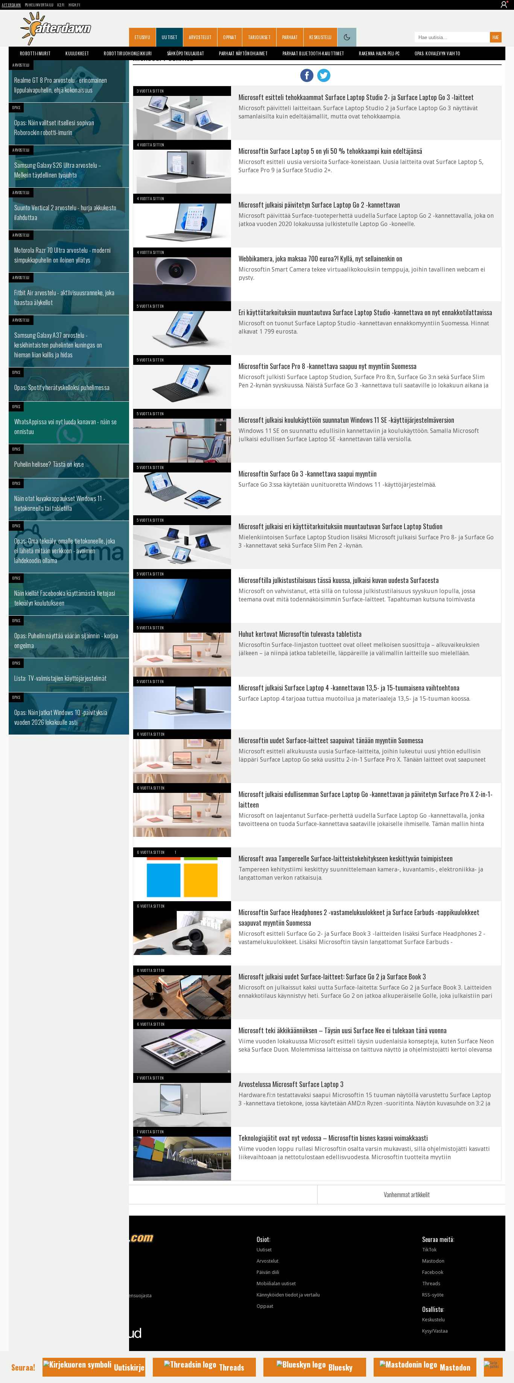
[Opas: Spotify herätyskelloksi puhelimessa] (69, 384)
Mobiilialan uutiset (276, 1283)
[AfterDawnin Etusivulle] (55, 29)
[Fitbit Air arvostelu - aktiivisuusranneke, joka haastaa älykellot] (69, 294)
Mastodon (433, 1261)
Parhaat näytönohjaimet (243, 53)
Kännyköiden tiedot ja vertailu (288, 1295)
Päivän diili (268, 1272)
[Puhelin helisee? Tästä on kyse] (69, 461)
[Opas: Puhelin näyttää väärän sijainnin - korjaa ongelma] (69, 637)
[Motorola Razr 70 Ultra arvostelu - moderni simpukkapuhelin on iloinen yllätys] (69, 251)
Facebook (432, 1272)
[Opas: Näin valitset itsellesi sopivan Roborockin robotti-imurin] (69, 124)
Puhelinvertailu (39, 5)
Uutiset (169, 37)
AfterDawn (11, 5)
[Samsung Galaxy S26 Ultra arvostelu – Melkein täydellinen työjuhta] (69, 166)
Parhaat (290, 37)
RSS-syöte (433, 1295)
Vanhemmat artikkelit (407, 1194)
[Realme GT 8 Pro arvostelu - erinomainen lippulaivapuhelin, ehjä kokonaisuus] (69, 81)
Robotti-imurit (35, 53)
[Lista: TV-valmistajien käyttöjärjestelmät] (69, 675)
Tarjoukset (259, 37)
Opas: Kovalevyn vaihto (438, 53)
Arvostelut (200, 37)
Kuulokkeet (77, 53)
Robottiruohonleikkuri (128, 53)
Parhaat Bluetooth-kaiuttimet (313, 53)
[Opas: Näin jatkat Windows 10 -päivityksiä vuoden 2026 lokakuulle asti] (69, 713)
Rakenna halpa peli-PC (379, 53)
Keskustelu (320, 37)
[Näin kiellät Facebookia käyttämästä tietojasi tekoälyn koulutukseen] (69, 594)
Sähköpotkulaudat (185, 53)
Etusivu (142, 37)
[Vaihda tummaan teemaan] (347, 37)
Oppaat (229, 37)
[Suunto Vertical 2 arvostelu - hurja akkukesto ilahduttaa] (69, 209)
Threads (431, 1283)
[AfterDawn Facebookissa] (407, 38)
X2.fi (61, 5)
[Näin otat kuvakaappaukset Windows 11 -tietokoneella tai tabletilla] (69, 499)
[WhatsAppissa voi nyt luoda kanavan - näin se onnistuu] (69, 423)
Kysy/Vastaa (435, 1331)
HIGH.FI (74, 5)
